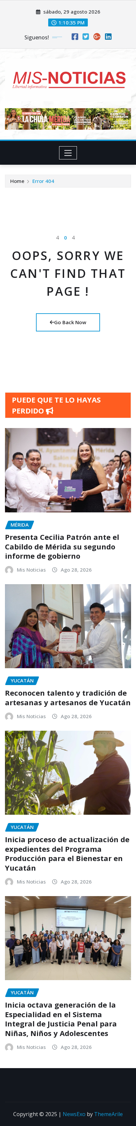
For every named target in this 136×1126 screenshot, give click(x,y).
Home (17, 181)
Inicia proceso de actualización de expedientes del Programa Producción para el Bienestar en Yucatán (67, 853)
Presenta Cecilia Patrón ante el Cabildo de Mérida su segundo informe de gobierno (62, 546)
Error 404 (43, 181)
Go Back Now (70, 322)
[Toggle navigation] (68, 152)
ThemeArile (108, 1114)
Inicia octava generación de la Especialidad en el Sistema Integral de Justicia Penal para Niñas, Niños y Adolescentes (61, 1019)
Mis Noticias (31, 569)
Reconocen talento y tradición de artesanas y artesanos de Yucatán (68, 697)
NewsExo (74, 1114)
